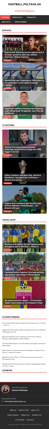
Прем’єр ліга (17, 17)
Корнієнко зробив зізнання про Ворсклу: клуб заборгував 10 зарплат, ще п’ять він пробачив (24, 111)
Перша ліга (31, 17)
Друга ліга (6, 22)
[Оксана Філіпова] (5, 389)
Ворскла (6, 30)
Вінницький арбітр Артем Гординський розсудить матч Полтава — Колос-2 (24, 245)
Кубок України (20, 22)
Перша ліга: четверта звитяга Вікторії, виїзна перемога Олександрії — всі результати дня (23, 205)
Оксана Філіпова (20, 390)
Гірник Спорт (9, 220)
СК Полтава (8, 125)
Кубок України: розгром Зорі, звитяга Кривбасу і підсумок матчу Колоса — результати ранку (23, 177)
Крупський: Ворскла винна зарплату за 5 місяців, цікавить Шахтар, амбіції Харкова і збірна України (24, 54)
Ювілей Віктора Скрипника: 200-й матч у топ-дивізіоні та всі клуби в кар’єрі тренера (24, 82)
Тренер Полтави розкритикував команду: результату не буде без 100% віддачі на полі (23, 149)
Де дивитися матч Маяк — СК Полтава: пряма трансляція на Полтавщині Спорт (24, 301)
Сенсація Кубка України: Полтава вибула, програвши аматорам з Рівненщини (24, 273)
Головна (5, 17)
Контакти (30, 420)
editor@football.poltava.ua (15, 401)
